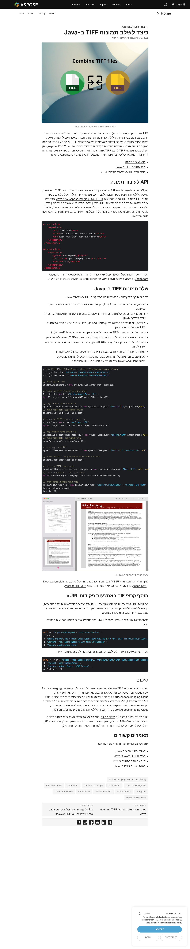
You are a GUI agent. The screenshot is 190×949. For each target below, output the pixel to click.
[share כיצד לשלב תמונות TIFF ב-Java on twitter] (110, 823)
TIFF (145, 133)
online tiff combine (64, 791)
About (129, 4)
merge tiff (141, 791)
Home (166, 13)
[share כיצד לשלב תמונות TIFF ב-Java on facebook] (91, 823)
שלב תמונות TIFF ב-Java (130, 167)
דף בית (144, 26)
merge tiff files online (136, 797)
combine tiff (114, 785)
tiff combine (84, 791)
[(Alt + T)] (158, 13)
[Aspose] (26, 4)
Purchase (90, 4)
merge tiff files (124, 791)
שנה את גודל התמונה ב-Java (128, 761)
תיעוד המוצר (108, 717)
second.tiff (140, 585)
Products (76, 4)
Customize (171, 937)
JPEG (57, 137)
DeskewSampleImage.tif (58, 581)
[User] (173, 4)
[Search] (165, 4)
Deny (148, 937)
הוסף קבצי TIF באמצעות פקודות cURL (123, 172)
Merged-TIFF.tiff (75, 585)
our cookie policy (175, 923)
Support (103, 4)
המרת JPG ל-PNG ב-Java (130, 766)
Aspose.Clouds (130, 26)
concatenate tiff (54, 785)
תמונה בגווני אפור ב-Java (130, 751)
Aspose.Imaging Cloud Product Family (127, 779)
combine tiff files (103, 791)
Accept (159, 929)
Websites (116, 4)
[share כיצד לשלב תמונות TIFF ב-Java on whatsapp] (85, 823)
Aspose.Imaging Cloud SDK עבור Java (79, 198)
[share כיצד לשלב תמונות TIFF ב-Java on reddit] (97, 823)
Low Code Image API (136, 785)
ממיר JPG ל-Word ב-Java (129, 756)
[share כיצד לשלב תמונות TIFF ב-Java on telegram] (79, 823)
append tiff (72, 785)
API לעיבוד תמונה (135, 162)
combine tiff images (93, 785)
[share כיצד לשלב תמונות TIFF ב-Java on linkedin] (104, 823)
